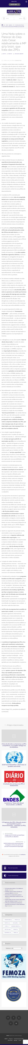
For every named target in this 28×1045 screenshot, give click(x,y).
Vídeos (16, 932)
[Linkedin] (19, 1018)
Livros (7, 926)
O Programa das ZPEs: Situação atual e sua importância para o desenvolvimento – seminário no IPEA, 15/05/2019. (14, 824)
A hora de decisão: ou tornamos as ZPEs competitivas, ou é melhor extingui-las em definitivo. (14, 745)
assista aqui (13, 4)
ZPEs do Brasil (10, 1040)
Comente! (10, 53)
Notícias (8, 929)
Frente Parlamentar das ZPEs (18, 1038)
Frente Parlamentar (13, 875)
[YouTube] (16, 1023)
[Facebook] (13, 1018)
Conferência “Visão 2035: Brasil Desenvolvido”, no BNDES (14, 804)
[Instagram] (11, 1023)
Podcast (15, 929)
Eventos (7, 922)
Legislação (15, 922)
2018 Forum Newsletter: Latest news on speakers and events (14, 765)
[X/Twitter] (8, 1018)
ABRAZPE (7, 1035)
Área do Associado (13, 868)
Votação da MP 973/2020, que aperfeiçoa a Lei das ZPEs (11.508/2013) (14, 835)
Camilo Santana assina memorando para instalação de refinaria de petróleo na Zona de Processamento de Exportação (13, 844)
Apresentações (8, 919)
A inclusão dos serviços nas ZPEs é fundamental (14, 784)
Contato (19, 1040)
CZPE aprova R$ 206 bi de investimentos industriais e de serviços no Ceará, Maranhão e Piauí (15, 904)
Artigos (17, 919)
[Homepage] (14, 12)
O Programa (11, 1038)
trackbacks (23, 854)
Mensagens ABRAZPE (19, 53)
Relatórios (8, 932)
